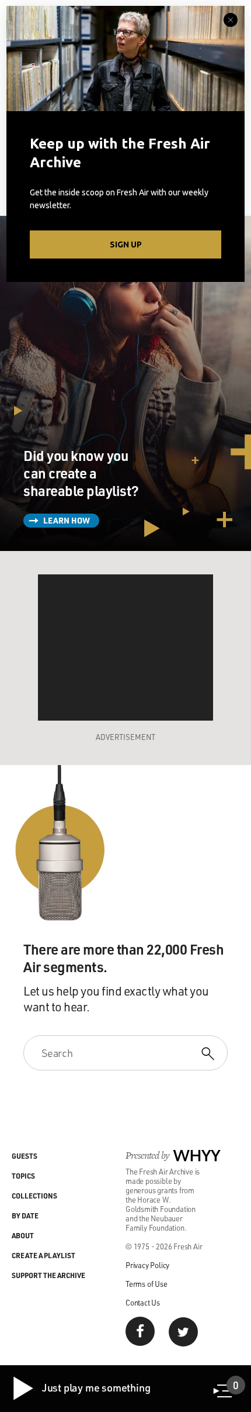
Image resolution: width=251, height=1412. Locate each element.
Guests (24, 1155)
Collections (34, 1195)
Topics (23, 1175)
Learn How (66, 520)
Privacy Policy (147, 1265)
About (23, 1235)
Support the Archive (48, 1275)
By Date (25, 1215)
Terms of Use (147, 1284)
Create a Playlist (43, 1255)
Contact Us (143, 1302)
